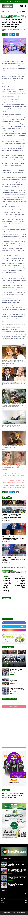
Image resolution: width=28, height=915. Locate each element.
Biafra (11, 793)
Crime (3, 795)
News (18, 567)
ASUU (3, 793)
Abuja (7, 793)
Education (8, 795)
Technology (9, 797)
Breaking (4, 567)
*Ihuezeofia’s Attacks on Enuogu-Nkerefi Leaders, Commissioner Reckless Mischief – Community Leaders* (14, 476)
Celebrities (21, 793)
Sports (2, 907)
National (4, 797)
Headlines (13, 567)
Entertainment (15, 795)
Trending (4, 30)
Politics (2, 902)
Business (16, 793)
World (15, 797)
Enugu (8, 567)
